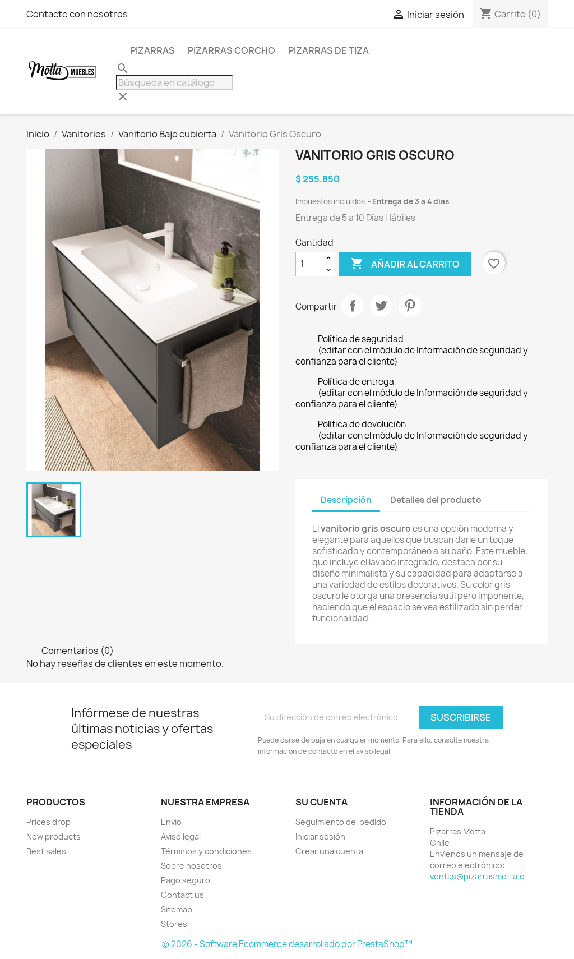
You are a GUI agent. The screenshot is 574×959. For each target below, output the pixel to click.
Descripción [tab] (346, 500)
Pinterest (410, 305)
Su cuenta (321, 802)
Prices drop (48, 822)
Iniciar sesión (320, 836)
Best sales (46, 851)
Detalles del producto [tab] (436, 500)
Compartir (352, 305)
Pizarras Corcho (231, 50)
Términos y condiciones (206, 851)
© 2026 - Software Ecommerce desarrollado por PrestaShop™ (287, 944)
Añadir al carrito (405, 263)
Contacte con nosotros (77, 14)
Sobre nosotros (191, 865)
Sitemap (176, 909)
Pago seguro (185, 880)
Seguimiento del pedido (340, 822)
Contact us (182, 894)
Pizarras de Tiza (328, 50)
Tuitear (381, 305)
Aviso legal (181, 836)
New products (53, 836)
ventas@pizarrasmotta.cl (478, 876)
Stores (174, 924)
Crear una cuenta (329, 851)
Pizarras (152, 50)
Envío (171, 822)
